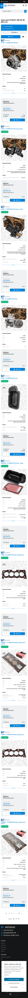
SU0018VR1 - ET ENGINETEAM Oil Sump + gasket (12, 463)
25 (16, 918)
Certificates (3, 945)
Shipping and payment (5, 957)
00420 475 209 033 (8, 930)
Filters (11, 36)
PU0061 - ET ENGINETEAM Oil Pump (9, 299)
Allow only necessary (13, 983)
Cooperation (3, 947)
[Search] (25, 11)
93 (19, 913)
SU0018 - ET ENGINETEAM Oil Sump (9, 378)
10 (13, 918)
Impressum (3, 949)
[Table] (23, 37)
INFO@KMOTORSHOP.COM (9, 933)
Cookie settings (14, 987)
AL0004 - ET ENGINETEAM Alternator (9, 42)
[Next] (21, 913)
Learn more (6, 974)
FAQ (1, 959)
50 (18, 918)
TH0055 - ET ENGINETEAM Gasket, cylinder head (12, 734)
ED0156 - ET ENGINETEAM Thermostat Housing (12, 129)
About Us (3, 943)
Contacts (3, 951)
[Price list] (26, 37)
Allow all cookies (14, 979)
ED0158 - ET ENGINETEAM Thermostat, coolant (12, 209)
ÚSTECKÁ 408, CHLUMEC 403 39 (11, 935)
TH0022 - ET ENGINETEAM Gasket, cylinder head (12, 555)
